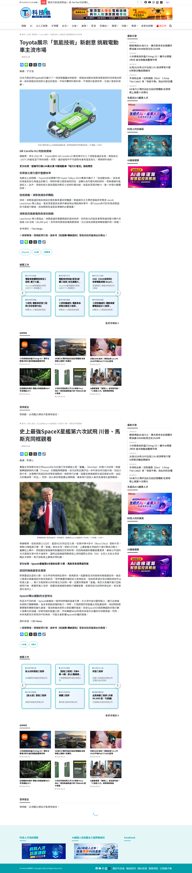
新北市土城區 (98, 276)
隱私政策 (142, 868)
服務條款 (153, 868)
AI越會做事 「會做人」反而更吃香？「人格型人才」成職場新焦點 (105, 389)
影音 (93, 25)
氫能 (65, 77)
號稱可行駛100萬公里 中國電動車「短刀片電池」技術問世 (62, 166)
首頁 (23, 34)
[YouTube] (150, 2)
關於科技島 (118, 868)
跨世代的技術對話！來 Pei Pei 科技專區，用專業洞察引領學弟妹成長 (83, 2)
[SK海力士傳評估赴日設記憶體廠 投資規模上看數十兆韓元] (70, 347)
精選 (23, 25)
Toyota (38, 77)
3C (31, 25)
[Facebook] (146, 2)
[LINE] (157, 2)
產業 (84, 25)
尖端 (74, 25)
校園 (124, 25)
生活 (64, 25)
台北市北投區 (31, 276)
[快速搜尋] (170, 26)
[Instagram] (153, 2)
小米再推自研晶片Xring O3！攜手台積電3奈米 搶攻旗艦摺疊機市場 (34, 359)
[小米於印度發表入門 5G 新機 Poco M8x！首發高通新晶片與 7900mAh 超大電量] (70, 377)
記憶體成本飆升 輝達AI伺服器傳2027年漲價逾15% (35, 389)
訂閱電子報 (166, 868)
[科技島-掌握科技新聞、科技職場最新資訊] (35, 12)
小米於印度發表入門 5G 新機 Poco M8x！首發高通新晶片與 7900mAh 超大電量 (70, 391)
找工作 (162, 25)
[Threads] (161, 2)
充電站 (103, 25)
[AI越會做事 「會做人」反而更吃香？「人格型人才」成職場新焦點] (105, 377)
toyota (26, 252)
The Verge (36, 228)
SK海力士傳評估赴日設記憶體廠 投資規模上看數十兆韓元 (70, 359)
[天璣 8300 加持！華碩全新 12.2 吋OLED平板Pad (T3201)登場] (105, 347)
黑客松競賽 (147, 25)
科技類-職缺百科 (68, 235)
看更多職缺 (111, 323)
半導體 (54, 25)
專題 (133, 25)
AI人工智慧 (42, 25)
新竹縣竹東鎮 (31, 300)
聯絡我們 (131, 868)
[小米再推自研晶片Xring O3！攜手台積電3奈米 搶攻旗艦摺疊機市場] (35, 347)
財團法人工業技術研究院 (35, 310)
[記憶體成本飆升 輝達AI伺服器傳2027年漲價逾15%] (35, 377)
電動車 (34, 34)
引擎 (66, 81)
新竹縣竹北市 (65, 276)
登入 (168, 2)
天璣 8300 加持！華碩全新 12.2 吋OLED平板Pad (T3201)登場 (104, 359)
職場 (114, 25)
